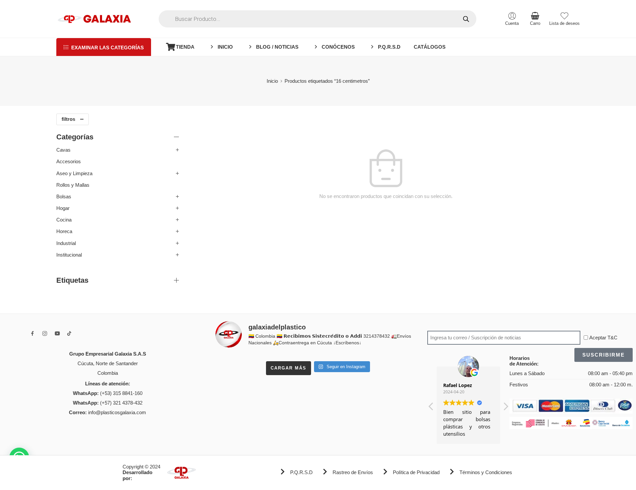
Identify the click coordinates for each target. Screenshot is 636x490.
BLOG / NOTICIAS (277, 47)
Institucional (69, 255)
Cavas (63, 150)
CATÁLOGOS (430, 47)
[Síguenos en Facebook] (32, 333)
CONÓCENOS (338, 47)
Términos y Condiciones (485, 472)
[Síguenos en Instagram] (45, 333)
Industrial (66, 243)
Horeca (64, 231)
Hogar (63, 208)
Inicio (272, 81)
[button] (505, 408)
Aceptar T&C (603, 337)
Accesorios (68, 161)
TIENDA (185, 47)
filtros (68, 119)
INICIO (225, 47)
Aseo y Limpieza (74, 173)
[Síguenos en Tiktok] (69, 333)
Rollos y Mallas (72, 185)
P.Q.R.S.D (389, 47)
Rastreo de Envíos (353, 472)
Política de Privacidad (416, 472)
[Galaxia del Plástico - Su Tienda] (94, 19)
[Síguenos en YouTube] (57, 333)
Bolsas (63, 196)
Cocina (64, 219)
